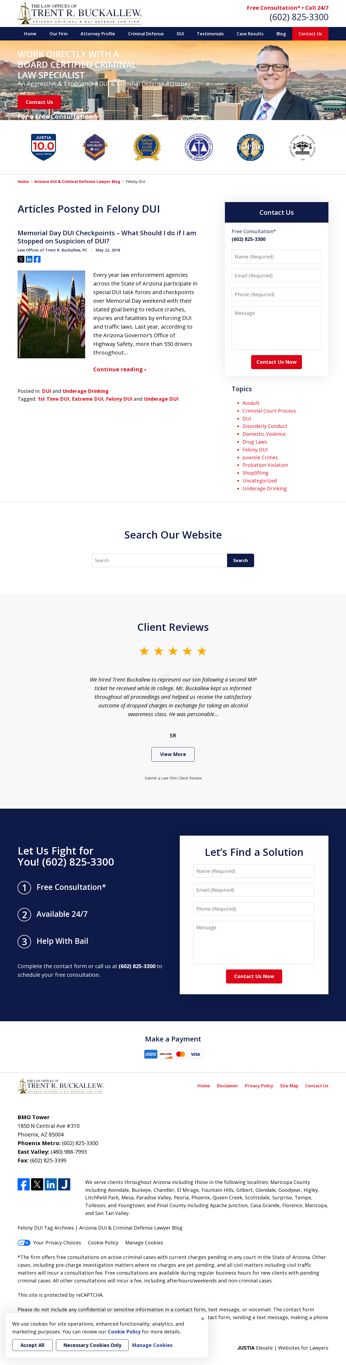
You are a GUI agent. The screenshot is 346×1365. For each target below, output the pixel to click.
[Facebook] (24, 1184)
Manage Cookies (144, 1242)
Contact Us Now (277, 362)
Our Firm (58, 34)
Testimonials (210, 34)
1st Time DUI (53, 399)
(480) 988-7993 (69, 1151)
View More (173, 754)
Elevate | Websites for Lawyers (282, 1347)
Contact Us (310, 34)
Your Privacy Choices (57, 1242)
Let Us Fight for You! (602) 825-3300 (66, 856)
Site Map (289, 1086)
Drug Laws (254, 441)
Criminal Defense (146, 34)
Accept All (32, 1345)
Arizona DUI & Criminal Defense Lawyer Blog (77, 181)
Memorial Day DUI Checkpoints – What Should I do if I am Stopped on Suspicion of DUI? (107, 237)
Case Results (250, 34)
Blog (281, 34)
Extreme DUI (87, 399)
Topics (242, 388)
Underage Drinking (85, 391)
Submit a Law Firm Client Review (173, 778)
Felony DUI (119, 399)
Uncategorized (259, 480)
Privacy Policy (259, 1086)
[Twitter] (37, 1184)
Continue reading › (119, 369)
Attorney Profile (98, 34)
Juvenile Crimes (260, 457)
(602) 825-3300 (299, 17)
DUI (180, 34)
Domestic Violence (263, 434)
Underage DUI (161, 399)
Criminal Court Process (269, 410)
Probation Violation (265, 465)
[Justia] (64, 1184)
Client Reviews (173, 627)
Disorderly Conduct (264, 426)
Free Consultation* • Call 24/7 (287, 7)
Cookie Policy (103, 1242)
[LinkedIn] (51, 1184)
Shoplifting (255, 472)
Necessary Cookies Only (92, 1345)
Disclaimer (227, 1086)
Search (240, 560)
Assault (251, 403)
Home (30, 34)
